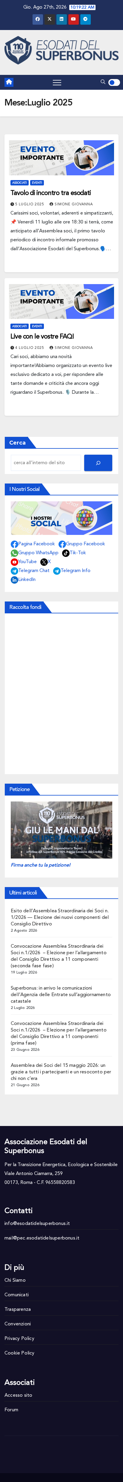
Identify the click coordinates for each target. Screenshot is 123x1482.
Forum (11, 1410)
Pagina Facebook (36, 544)
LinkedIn (27, 579)
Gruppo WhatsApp (38, 553)
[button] (103, 82)
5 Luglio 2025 (30, 204)
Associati (19, 182)
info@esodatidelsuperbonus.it (37, 1223)
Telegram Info (75, 570)
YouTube (27, 562)
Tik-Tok (78, 553)
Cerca (17, 443)
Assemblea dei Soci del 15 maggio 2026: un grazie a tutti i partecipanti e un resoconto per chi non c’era (61, 1072)
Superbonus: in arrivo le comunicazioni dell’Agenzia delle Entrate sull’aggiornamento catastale (61, 995)
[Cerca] (98, 463)
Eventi (37, 182)
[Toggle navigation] (57, 82)
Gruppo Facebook (85, 544)
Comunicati (16, 1295)
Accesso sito (18, 1395)
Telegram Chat (34, 570)
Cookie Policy (19, 1353)
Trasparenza (17, 1309)
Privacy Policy (19, 1338)
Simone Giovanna (74, 204)
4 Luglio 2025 (30, 348)
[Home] (8, 82)
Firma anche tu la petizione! (40, 865)
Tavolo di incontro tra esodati (50, 193)
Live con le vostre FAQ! (42, 336)
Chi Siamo (15, 1280)
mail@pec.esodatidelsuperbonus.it (41, 1238)
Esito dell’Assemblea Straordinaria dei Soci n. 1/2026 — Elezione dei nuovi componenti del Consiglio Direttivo (60, 918)
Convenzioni (17, 1324)
